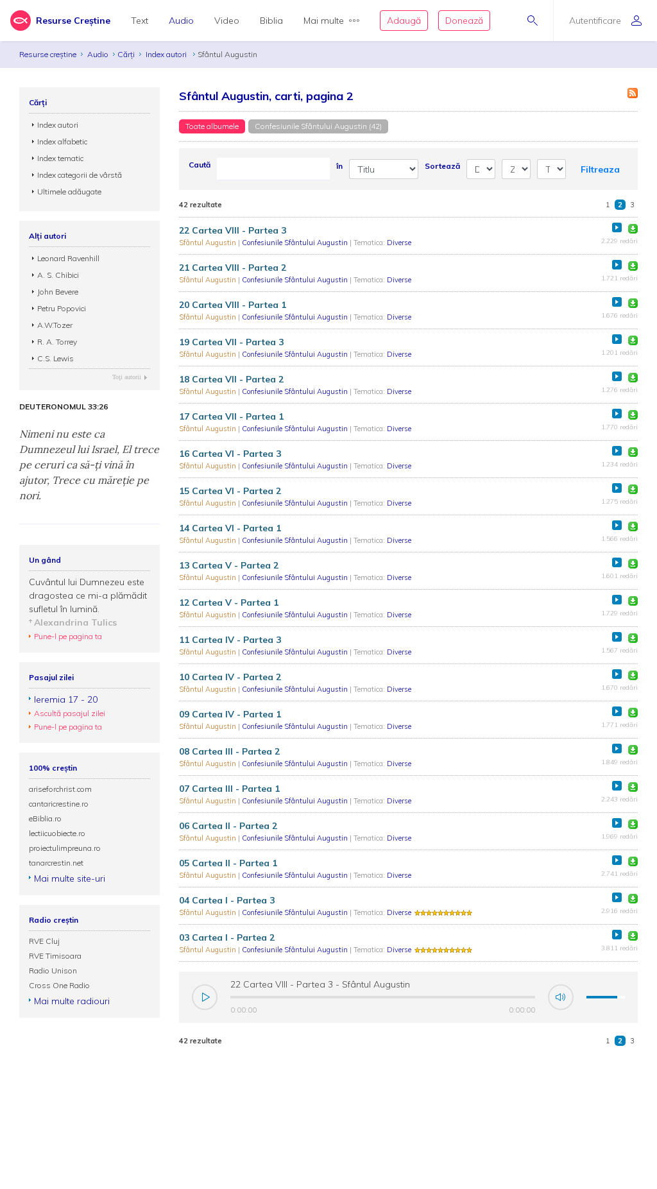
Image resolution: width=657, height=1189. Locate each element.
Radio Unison (53, 970)
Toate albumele (212, 126)
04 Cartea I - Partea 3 (227, 900)
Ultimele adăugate (69, 191)
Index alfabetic (62, 141)
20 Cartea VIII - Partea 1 (232, 305)
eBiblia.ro (45, 818)
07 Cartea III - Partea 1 (229, 788)
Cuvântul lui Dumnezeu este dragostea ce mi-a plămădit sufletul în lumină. (88, 595)
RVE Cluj (44, 941)
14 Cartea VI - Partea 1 (230, 528)
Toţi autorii (126, 377)
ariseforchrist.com (60, 789)
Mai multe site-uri (69, 878)
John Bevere (57, 291)
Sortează (442, 166)
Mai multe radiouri (72, 1001)
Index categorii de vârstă (79, 175)
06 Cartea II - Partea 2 (228, 826)
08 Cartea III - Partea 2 (229, 751)
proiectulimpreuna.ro (65, 848)
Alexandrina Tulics (75, 622)
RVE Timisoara (55, 956)
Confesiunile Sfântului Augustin (296, 242)
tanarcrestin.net (56, 863)
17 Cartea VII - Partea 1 (231, 416)
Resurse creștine (47, 54)
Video (226, 20)
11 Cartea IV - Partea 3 (230, 640)
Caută (199, 164)
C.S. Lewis (55, 358)
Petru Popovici (61, 308)
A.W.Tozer (55, 325)
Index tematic (60, 158)
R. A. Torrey (57, 341)
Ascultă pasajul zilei (69, 713)
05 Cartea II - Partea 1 (228, 863)
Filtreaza (600, 169)
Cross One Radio (59, 985)
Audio (181, 20)
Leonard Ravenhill (68, 258)
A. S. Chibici (58, 275)
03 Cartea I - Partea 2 (227, 937)
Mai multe (323, 20)
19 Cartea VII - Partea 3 (231, 342)
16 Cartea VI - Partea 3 (230, 453)
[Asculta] (617, 227)
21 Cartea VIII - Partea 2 (232, 267)
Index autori (167, 54)
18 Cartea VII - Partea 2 (231, 379)
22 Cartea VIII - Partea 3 (232, 230)
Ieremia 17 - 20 (66, 699)
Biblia (271, 20)
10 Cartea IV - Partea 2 (230, 677)
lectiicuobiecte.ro (57, 833)
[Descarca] (633, 229)
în (339, 166)
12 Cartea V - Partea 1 (228, 602)
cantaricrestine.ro (59, 803)
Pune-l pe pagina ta (68, 636)
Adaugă (404, 20)
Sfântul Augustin (208, 242)
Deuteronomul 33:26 (63, 407)
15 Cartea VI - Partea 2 (230, 491)
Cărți (126, 54)
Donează (464, 20)
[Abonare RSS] (632, 93)
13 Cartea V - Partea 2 (228, 565)
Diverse (399, 242)
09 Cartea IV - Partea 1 (230, 714)
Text (139, 20)
